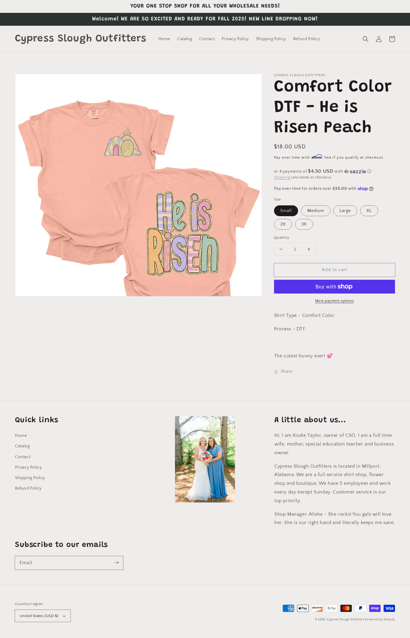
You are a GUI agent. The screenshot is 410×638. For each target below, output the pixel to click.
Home (21, 435)
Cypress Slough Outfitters (346, 619)
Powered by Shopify (380, 619)
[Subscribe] (116, 562)
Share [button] (286, 371)
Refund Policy (28, 488)
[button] (365, 39)
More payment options (334, 301)
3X (304, 224)
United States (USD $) (39, 616)
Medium (315, 210)
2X (283, 224)
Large (345, 210)
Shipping (282, 177)
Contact (22, 457)
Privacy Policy (28, 467)
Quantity (281, 237)
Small (286, 210)
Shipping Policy (30, 478)
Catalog (22, 446)
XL (369, 210)
